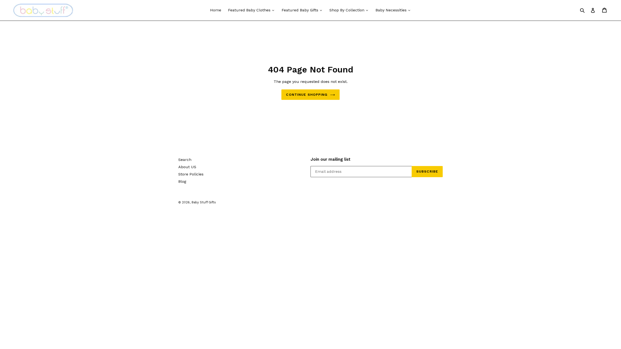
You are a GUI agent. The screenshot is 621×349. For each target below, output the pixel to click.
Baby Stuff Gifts (203, 202)
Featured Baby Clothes (250, 10)
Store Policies (191, 174)
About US (187, 167)
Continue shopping (306, 94)
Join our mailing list (330, 159)
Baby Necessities (392, 10)
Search (184, 159)
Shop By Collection (347, 10)
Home (215, 10)
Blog (182, 181)
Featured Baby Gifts (300, 10)
